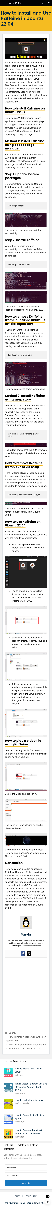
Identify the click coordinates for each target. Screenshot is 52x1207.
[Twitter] (29, 953)
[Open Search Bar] (43, 3)
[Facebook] (23, 953)
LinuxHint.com (40, 1203)
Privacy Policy (31, 1196)
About (17, 1196)
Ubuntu (12, 1033)
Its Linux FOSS (12, 3)
